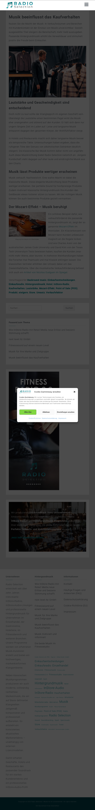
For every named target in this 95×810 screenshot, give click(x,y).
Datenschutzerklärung (49, 418)
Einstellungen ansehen (65, 412)
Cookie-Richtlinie (35, 418)
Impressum (62, 418)
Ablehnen (46, 412)
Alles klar (28, 412)
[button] (74, 392)
